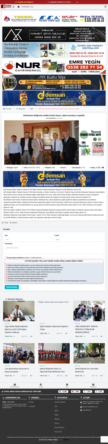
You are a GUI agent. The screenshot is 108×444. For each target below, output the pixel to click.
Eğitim (32, 109)
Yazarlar (32, 406)
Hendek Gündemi (60, 402)
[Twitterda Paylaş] (97, 168)
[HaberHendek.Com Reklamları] (54, 18)
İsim (6, 235)
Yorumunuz (8, 244)
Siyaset (56, 423)
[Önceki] (33, 2)
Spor (56, 406)
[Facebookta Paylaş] (99, 168)
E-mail (56, 235)
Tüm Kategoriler (20, 109)
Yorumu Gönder (11, 287)
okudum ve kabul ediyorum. (24, 258)
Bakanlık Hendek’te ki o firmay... (48, 2)
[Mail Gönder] (103, 168)
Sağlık (56, 415)
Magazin (57, 419)
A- (82, 168)
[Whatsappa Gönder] (101, 168)
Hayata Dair (58, 432)
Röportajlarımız (59, 427)
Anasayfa (8, 109)
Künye (31, 402)
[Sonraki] (77, 2)
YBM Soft (54, 442)
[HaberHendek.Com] (6, 7)
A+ (84, 168)
